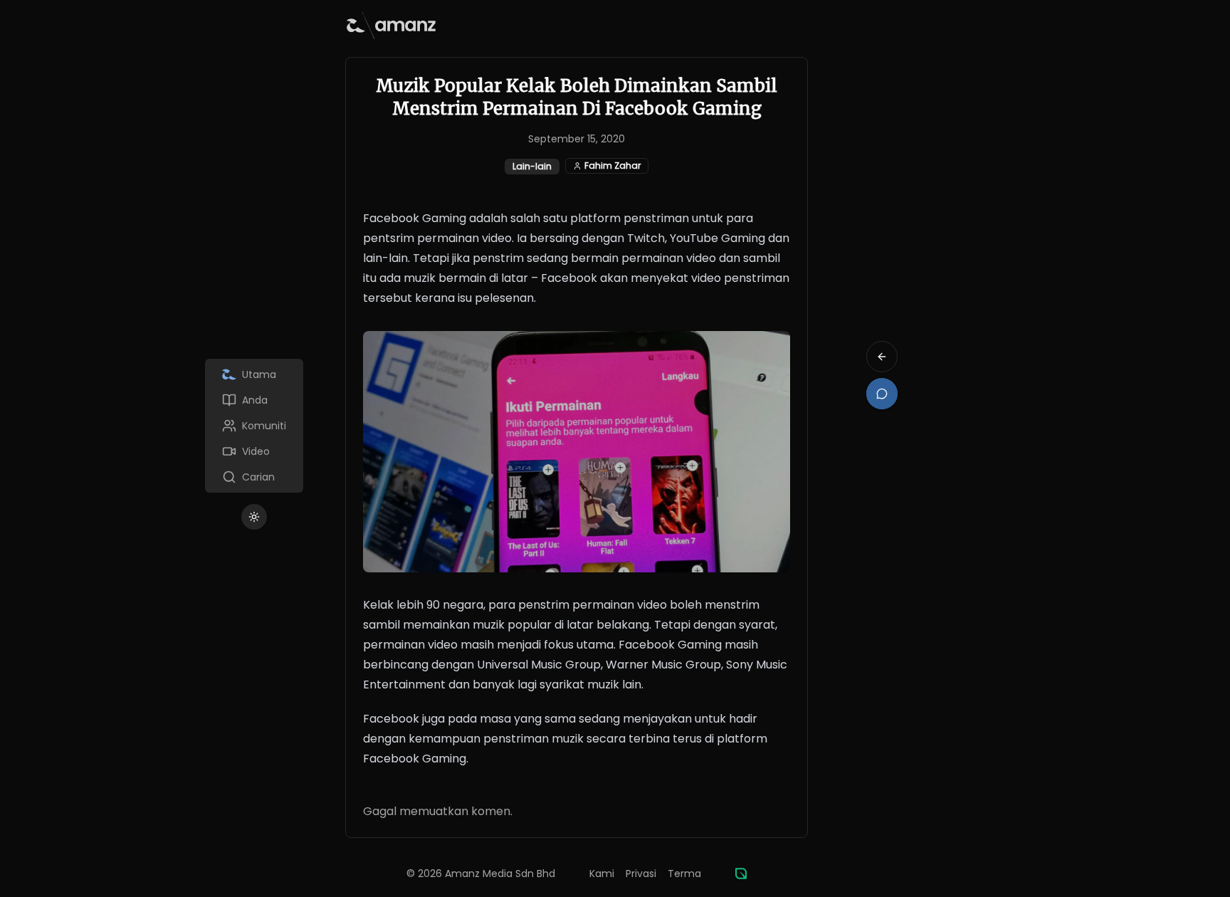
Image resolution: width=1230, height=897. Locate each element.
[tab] (254, 374)
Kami (601, 873)
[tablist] (254, 426)
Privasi (641, 873)
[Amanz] (741, 873)
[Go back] (882, 356)
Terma (684, 873)
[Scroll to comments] (882, 393)
